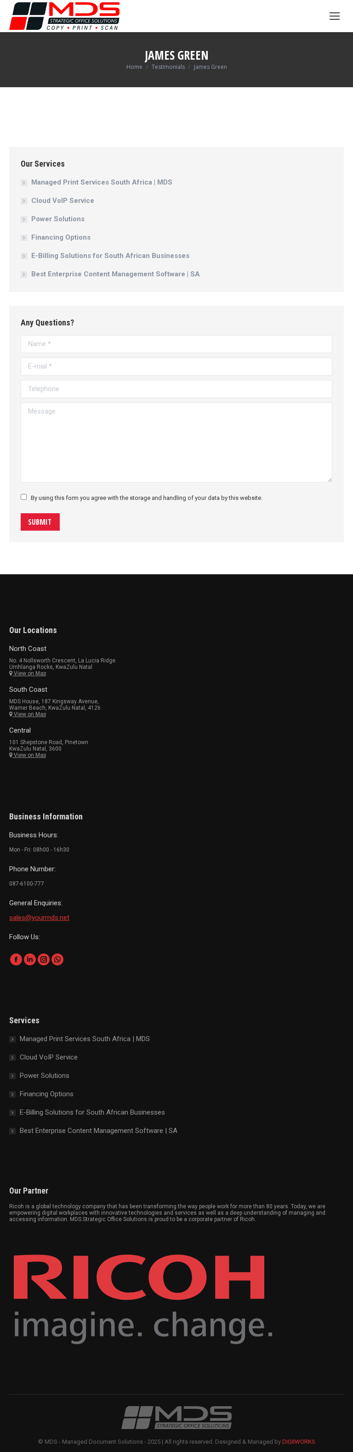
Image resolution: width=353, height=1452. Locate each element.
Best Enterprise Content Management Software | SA (115, 274)
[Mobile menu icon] (334, 16)
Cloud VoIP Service (62, 200)
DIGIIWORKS (298, 1441)
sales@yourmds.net (39, 918)
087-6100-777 (26, 883)
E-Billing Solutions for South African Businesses (110, 256)
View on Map (29, 673)
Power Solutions (58, 219)
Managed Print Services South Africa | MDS (101, 182)
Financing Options (61, 237)
